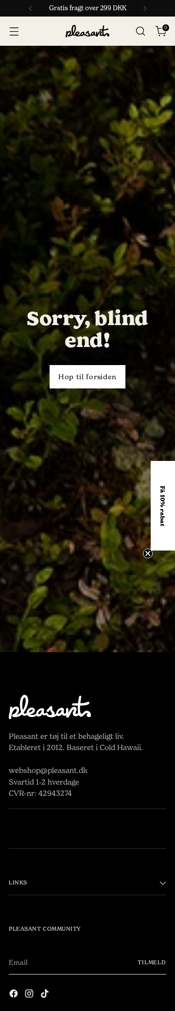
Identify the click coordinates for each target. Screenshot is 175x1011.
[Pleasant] (87, 31)
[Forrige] (30, 8)
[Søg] (140, 31)
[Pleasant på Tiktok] (46, 995)
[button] (163, 506)
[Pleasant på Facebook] (14, 995)
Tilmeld (152, 962)
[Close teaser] (148, 553)
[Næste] (145, 8)
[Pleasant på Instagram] (30, 995)
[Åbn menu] (14, 31)
